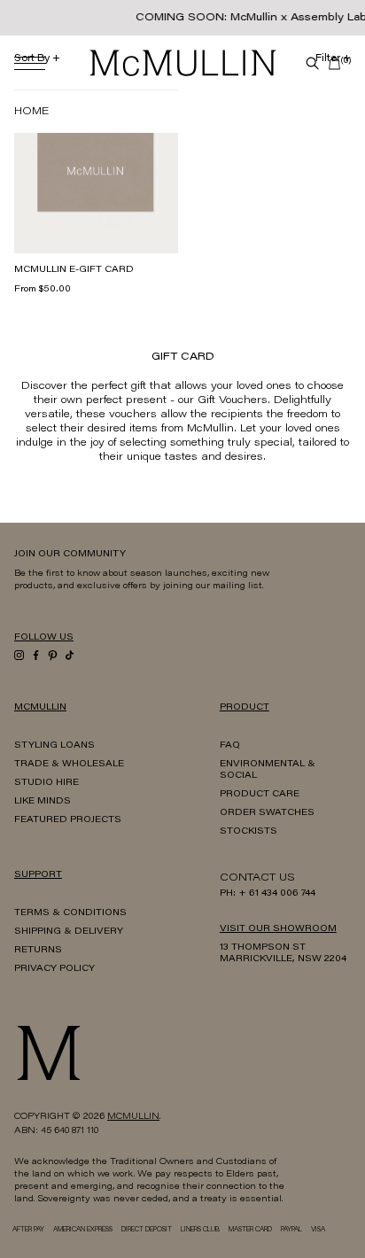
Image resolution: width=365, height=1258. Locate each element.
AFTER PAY (28, 1230)
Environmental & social (267, 770)
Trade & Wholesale (69, 764)
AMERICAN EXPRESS (83, 1230)
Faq (230, 746)
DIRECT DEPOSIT (146, 1230)
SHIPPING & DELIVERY (68, 932)
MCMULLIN (133, 1117)
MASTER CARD (250, 1230)
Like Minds (42, 801)
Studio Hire (46, 783)
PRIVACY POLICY (54, 969)
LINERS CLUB (200, 1230)
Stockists (248, 831)
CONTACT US (257, 878)
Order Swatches (267, 813)
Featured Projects (67, 820)
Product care (259, 794)
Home (31, 111)
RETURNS (38, 950)
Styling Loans (54, 746)
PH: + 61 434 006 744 (267, 893)
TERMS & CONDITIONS (70, 913)
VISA (318, 1230)
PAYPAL (291, 1230)
